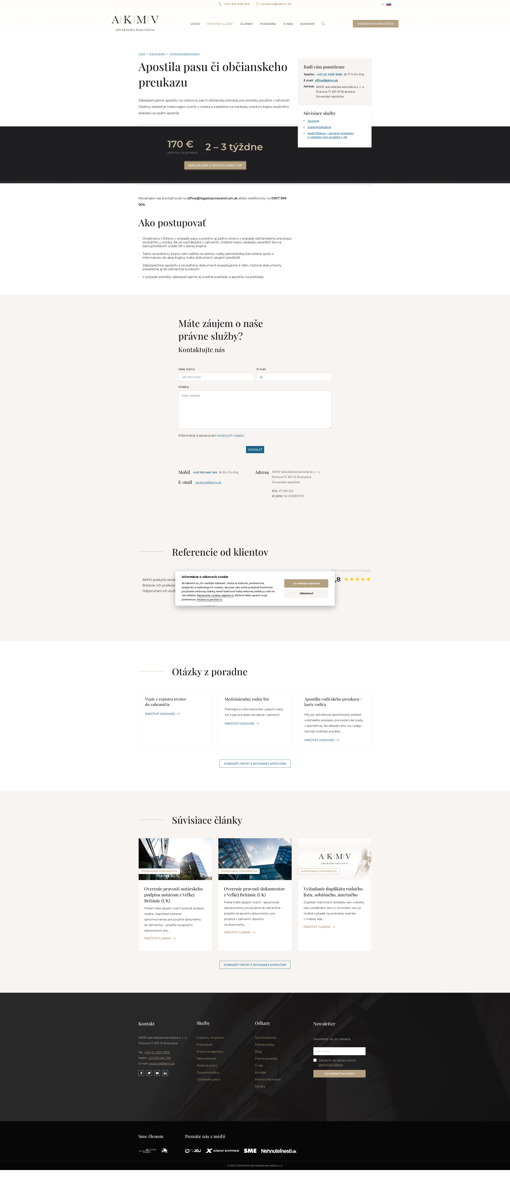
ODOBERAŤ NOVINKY (339, 1074)
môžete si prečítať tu (209, 599)
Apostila (313, 121)
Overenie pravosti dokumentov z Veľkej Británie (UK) (254, 892)
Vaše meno (186, 369)
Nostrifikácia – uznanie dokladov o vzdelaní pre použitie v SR (331, 135)
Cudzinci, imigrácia (210, 1037)
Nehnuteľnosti (207, 1058)
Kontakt (307, 24)
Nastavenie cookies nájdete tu (215, 595)
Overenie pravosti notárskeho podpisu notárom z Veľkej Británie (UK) (173, 895)
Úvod (195, 24)
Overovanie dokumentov (185, 53)
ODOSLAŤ (255, 449)
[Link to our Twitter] (149, 1073)
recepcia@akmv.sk (276, 4)
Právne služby (220, 24)
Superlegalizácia (319, 127)
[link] (323, 23)
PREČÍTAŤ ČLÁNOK (157, 938)
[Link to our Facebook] (141, 1073)
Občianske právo (208, 1079)
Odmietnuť (306, 593)
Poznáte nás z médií (205, 1136)
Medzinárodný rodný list (247, 699)
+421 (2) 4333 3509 (329, 74)
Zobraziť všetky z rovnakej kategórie (255, 763)
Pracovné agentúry (210, 1051)
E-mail (261, 369)
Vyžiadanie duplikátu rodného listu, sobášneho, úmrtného (333, 892)
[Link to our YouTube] (157, 1073)
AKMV (135, 24)
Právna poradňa (266, 1058)
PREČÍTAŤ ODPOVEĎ (160, 714)
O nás (288, 24)
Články (246, 24)
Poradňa (268, 24)
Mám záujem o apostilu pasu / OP (215, 165)
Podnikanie (204, 1044)
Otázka (183, 387)
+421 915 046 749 (236, 4)
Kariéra (260, 1086)
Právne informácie (268, 1079)
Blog (258, 1051)
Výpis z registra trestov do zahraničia (165, 701)
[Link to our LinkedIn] (165, 1073)
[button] (388, 4)
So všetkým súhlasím (306, 583)
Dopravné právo (208, 1072)
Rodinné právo (207, 1065)
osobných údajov (230, 435)
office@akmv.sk (326, 80)
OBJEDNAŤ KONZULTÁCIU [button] (375, 23)
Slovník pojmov (266, 1037)
